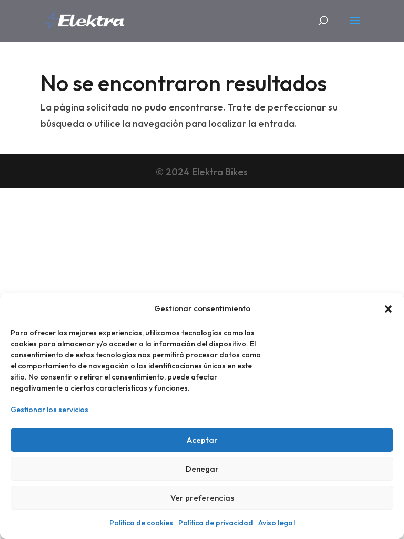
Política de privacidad (215, 522)
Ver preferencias (202, 498)
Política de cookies (141, 522)
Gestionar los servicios (49, 409)
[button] (388, 309)
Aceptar (202, 440)
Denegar (202, 469)
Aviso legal (276, 522)
